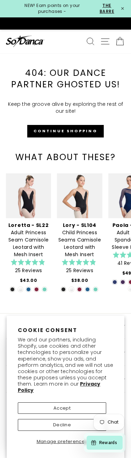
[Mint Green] (44, 289)
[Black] (12, 289)
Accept (62, 408)
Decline (62, 424)
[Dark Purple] (122, 282)
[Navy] (114, 282)
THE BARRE (107, 8)
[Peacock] (28, 289)
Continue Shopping (65, 131)
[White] (20, 289)
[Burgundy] (36, 289)
